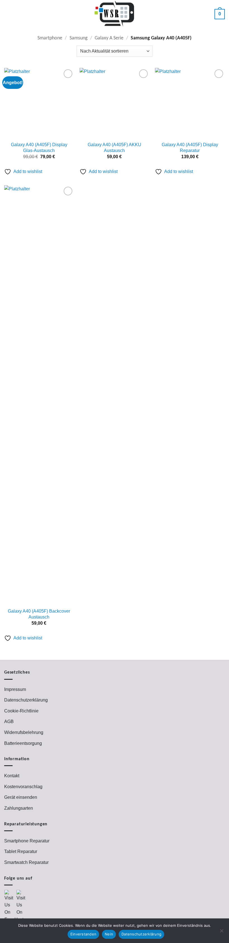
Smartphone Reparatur (26, 840)
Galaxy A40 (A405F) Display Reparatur (190, 147)
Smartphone (49, 38)
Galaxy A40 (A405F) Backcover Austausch (39, 614)
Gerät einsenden (20, 797)
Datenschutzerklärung (26, 700)
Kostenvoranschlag (23, 786)
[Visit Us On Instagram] (22, 906)
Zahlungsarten (18, 808)
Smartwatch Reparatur (26, 862)
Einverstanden (83, 934)
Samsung (78, 38)
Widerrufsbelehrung (23, 732)
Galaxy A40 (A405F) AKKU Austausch (114, 147)
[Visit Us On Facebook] (10, 906)
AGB (9, 721)
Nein (109, 934)
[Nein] (221, 932)
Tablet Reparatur (20, 851)
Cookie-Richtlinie (21, 711)
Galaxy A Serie (109, 38)
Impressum (15, 689)
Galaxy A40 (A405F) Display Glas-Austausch (39, 147)
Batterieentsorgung (23, 743)
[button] (8, 14)
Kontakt (11, 775)
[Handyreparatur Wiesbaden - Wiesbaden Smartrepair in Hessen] (114, 14)
